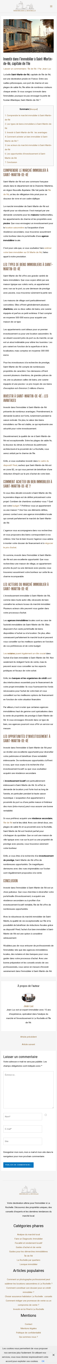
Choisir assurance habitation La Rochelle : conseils (28, 1296)
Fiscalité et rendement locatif (28, 1243)
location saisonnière (14, 227)
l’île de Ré (7, 822)
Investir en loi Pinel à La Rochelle (28, 1309)
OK (43, 1361)
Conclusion (11, 162)
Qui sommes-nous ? (28, 1337)
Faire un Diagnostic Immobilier (28, 1239)
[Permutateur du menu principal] (51, 6)
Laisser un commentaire (14, 69)
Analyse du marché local (28, 1234)
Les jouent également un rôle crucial (24, 653)
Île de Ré (32, 69)
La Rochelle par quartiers (28, 1260)
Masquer (33, 109)
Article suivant (28, 1044)
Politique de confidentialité (28, 1332)
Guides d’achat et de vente (28, 1247)
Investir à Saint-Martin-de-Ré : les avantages (26, 132)
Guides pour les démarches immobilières (28, 1251)
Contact (28, 1324)
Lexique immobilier (28, 1264)
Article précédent (28, 1037)
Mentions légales (28, 1328)
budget (15, 506)
